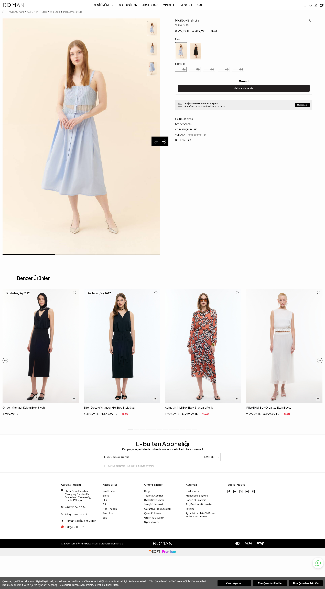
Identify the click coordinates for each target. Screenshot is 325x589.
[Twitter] (241, 491)
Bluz (105, 499)
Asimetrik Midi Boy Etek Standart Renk (189, 407)
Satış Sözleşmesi (153, 504)
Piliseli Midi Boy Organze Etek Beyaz (268, 407)
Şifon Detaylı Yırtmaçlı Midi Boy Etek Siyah (110, 407)
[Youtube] (247, 491)
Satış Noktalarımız (196, 499)
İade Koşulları (183, 140)
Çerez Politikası (152, 513)
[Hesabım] (316, 5)
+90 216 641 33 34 (75, 507)
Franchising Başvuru (197, 495)
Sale (105, 517)
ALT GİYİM (32, 11)
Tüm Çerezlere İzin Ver (306, 583)
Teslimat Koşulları (154, 495)
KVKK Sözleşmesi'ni (118, 465)
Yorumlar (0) (190, 135)
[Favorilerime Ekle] (75, 293)
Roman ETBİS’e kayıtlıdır (80, 520)
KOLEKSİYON (127, 5)
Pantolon (108, 513)
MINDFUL (169, 5)
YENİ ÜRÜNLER (103, 5)
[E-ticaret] (162, 551)
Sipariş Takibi (151, 521)
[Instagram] (253, 491)
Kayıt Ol (209, 456)
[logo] (14, 5)
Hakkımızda (192, 491)
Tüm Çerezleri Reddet (270, 583)
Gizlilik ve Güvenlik (154, 517)
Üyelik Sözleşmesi (154, 499)
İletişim (190, 508)
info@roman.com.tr (76, 514)
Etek (44, 11)
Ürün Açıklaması (184, 119)
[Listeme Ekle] (309, 20)
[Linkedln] (235, 491)
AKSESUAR (150, 5)
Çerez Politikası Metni (107, 584)
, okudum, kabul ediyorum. (131, 465)
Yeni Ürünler (109, 491)
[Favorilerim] (310, 5)
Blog (147, 491)
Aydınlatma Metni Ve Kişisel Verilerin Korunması (200, 515)
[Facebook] (229, 491)
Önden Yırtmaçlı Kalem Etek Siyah (24, 407)
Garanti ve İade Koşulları (157, 508)
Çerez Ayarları (234, 583)
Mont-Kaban (110, 508)
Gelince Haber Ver (244, 88)
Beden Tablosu (183, 124)
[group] (81, 136)
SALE (200, 5)
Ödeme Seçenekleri (186, 129)
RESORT (186, 5)
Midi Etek (55, 11)
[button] (156, 141)
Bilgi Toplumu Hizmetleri (199, 504)
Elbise (106, 495)
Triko (105, 504)
